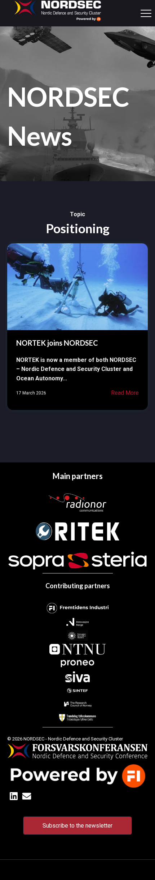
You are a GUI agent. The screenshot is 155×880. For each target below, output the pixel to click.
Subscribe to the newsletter (77, 825)
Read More (125, 392)
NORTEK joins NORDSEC (57, 342)
